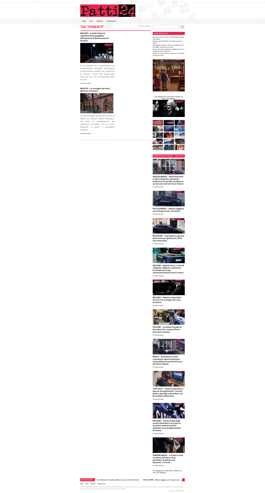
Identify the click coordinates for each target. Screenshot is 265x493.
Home (84, 21)
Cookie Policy (111, 21)
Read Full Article (86, 83)
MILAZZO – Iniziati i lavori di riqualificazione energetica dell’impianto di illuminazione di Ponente (94, 37)
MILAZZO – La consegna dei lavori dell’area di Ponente (95, 89)
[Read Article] (99, 45)
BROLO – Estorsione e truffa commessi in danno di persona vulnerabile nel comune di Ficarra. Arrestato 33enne (168, 360)
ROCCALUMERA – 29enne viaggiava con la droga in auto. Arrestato (168, 210)
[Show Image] (94, 45)
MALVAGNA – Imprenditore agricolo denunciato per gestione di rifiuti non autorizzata (168, 238)
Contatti (99, 21)
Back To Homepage (145, 26)
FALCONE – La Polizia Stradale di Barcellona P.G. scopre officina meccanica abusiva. (167, 329)
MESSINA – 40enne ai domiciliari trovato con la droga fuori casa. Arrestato (167, 300)
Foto (91, 21)
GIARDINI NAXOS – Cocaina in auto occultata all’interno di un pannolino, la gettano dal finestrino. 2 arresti (168, 459)
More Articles (179, 156)
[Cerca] (182, 27)
